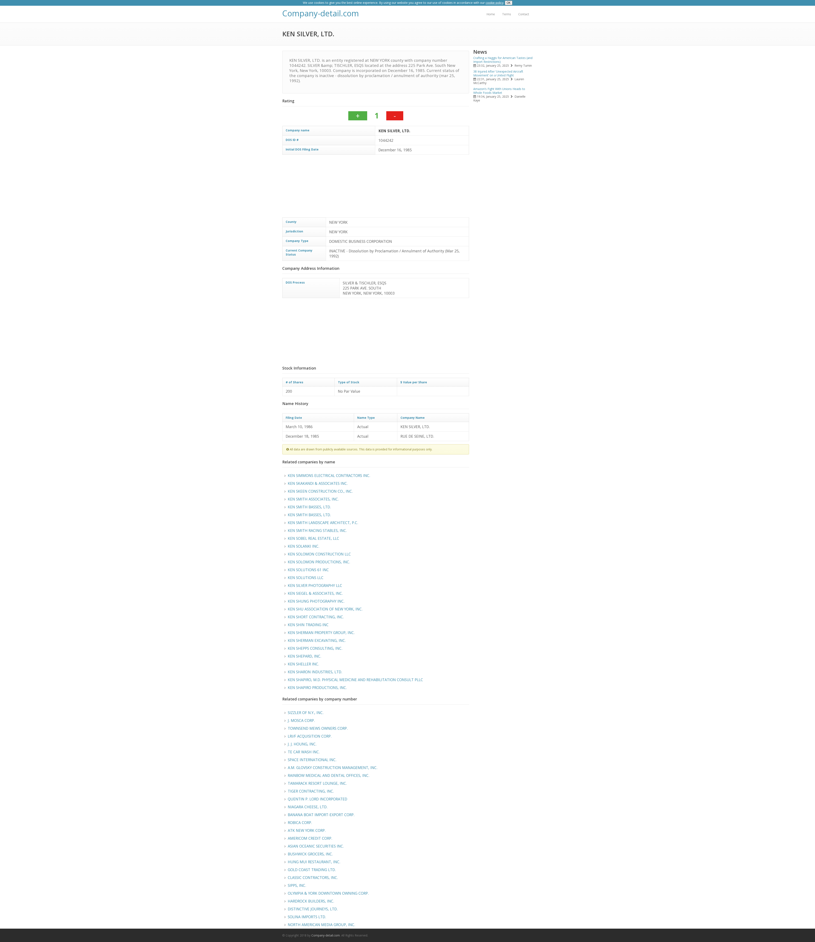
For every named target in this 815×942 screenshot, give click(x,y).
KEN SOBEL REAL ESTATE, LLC (313, 538)
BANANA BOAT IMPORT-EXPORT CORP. (321, 814)
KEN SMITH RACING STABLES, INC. (317, 530)
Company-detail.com (320, 13)
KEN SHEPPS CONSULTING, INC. (315, 648)
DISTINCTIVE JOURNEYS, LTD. (313, 908)
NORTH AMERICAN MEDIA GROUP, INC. (321, 924)
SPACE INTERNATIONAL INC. (312, 759)
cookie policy (494, 3)
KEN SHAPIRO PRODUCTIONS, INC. (317, 687)
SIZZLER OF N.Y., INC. (305, 712)
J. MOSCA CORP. (301, 720)
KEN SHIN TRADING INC (308, 624)
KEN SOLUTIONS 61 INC (308, 569)
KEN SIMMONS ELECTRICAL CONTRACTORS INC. (329, 475)
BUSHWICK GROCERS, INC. (310, 853)
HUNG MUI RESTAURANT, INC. (314, 861)
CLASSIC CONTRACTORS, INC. (313, 877)
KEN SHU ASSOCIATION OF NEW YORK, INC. (325, 609)
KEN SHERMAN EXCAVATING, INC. (317, 640)
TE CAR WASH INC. (304, 751)
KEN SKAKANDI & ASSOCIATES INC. (318, 483)
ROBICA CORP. (300, 822)
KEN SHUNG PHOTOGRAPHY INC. (316, 601)
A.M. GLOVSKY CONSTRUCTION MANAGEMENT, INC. (332, 767)
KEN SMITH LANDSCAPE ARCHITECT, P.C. (323, 522)
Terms (506, 14)
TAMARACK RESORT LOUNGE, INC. (317, 783)
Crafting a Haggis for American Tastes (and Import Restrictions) (503, 60)
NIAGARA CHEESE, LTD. (307, 806)
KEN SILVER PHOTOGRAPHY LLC (315, 585)
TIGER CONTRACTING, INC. (311, 791)
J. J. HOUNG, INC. (302, 744)
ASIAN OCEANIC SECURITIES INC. (316, 846)
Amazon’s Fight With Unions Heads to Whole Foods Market (499, 91)
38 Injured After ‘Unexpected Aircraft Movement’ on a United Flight (498, 73)
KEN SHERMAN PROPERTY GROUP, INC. (321, 632)
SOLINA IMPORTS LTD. (307, 916)
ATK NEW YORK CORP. (307, 830)
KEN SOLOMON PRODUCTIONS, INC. (319, 561)
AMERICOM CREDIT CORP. (310, 838)
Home (490, 14)
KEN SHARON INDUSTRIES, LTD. (315, 671)
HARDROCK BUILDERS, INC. (311, 901)
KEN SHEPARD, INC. (304, 656)
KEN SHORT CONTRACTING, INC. (316, 616)
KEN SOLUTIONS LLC (305, 577)
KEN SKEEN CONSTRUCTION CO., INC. (320, 491)
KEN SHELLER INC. (303, 663)
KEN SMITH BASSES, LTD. (309, 506)
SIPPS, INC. (297, 885)
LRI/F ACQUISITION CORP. (310, 736)
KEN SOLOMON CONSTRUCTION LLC (319, 554)
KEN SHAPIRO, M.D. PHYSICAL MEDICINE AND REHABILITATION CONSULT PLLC (355, 679)
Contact (523, 14)
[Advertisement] (409, 187)
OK (509, 2)
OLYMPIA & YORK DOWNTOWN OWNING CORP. (328, 893)
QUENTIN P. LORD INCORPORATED (317, 798)
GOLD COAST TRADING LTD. (312, 869)
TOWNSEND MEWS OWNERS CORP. (318, 728)
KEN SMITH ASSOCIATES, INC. (313, 499)
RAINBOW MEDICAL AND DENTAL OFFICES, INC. (328, 775)
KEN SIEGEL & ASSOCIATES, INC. (315, 593)
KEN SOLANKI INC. (303, 546)
